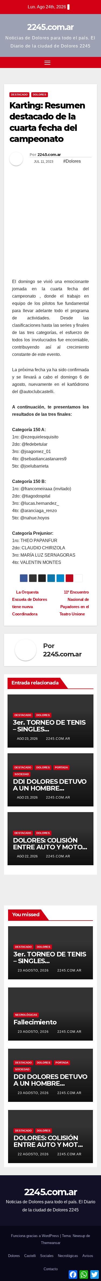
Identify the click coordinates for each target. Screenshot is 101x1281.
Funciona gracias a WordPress (35, 1236)
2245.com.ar (50, 27)
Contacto (51, 1269)
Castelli (30, 1256)
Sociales (47, 1256)
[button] (84, 62)
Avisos (87, 1256)
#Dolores (72, 161)
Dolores (39, 94)
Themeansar (50, 1243)
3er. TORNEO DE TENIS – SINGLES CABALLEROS (49, 729)
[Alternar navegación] (47, 62)
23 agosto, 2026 (34, 970)
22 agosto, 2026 (34, 1154)
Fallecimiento (34, 1022)
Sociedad (22, 774)
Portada (61, 767)
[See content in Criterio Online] (49, 249)
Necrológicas (26, 1014)
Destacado (19, 94)
